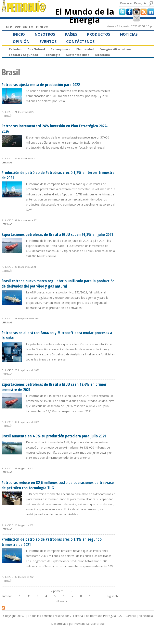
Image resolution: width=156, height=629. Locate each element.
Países (71, 34)
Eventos (47, 41)
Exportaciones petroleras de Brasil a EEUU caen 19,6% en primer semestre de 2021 (54, 387)
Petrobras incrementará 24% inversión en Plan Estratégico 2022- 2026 (55, 128)
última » (61, 601)
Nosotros (45, 34)
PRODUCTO (24, 27)
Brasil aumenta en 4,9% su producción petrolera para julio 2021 (54, 436)
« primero (57, 591)
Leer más (7, 116)
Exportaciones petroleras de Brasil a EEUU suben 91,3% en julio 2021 (57, 234)
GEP (9, 27)
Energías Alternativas (115, 49)
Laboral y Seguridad (23, 55)
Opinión (21, 41)
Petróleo (15, 49)
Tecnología (52, 55)
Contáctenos (80, 41)
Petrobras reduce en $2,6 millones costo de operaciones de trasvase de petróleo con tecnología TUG (58, 485)
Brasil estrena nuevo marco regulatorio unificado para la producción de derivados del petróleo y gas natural (58, 283)
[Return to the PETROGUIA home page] (24, 10)
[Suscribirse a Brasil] (3, 607)
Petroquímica (60, 49)
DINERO (42, 27)
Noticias (129, 34)
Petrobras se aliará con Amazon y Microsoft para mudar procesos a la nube (57, 335)
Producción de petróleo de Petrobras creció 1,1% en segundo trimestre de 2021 (52, 541)
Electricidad (85, 49)
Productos (98, 34)
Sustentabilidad (77, 55)
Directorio (102, 55)
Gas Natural (36, 49)
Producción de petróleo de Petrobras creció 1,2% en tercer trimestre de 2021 (58, 175)
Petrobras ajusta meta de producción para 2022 (41, 84)
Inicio (19, 34)
